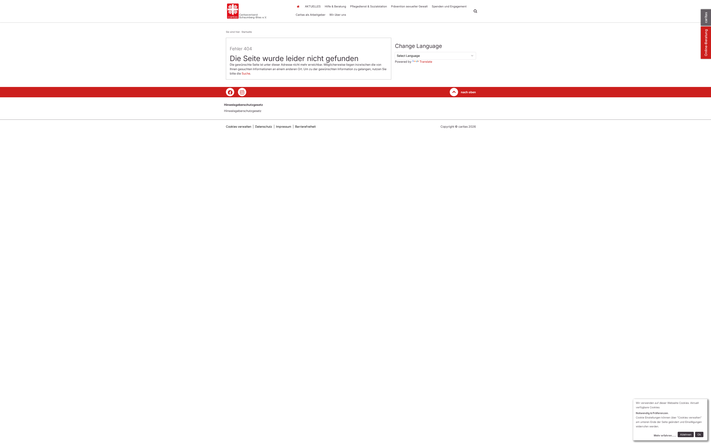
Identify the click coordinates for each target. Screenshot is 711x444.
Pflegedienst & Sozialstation (368, 6)
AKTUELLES (313, 6)
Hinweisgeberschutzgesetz (242, 111)
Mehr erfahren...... (665, 435)
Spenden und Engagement (449, 6)
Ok (699, 434)
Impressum (283, 126)
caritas (706, 17)
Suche (246, 73)
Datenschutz (263, 126)
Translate (426, 61)
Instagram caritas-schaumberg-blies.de (242, 92)
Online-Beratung (706, 42)
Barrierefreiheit (305, 126)
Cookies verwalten (238, 126)
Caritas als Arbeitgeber (310, 14)
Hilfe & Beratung (335, 6)
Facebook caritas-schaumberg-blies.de (230, 92)
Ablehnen (685, 434)
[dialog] (670, 419)
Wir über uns (337, 14)
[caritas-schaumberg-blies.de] (257, 11)
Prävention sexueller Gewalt (409, 6)
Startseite (299, 6)
